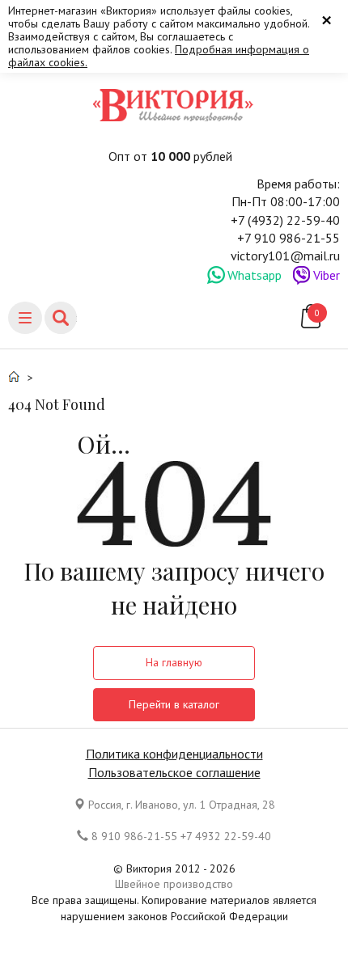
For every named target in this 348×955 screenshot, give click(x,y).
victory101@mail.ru (285, 255)
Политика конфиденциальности (174, 754)
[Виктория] (174, 105)
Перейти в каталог (174, 704)
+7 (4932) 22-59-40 (285, 220)
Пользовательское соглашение (174, 772)
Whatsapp (254, 275)
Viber (326, 275)
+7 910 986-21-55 (288, 238)
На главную (174, 662)
